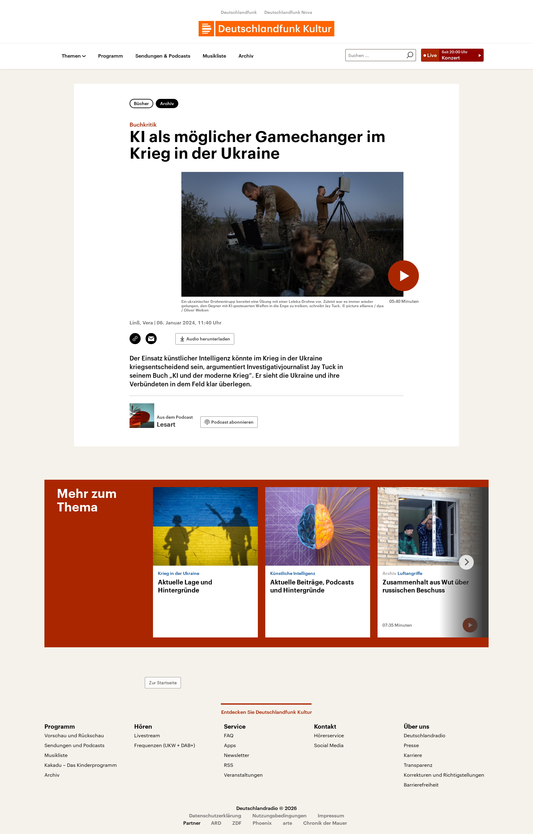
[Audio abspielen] (403, 275)
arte (287, 823)
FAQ (228, 735)
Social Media (329, 745)
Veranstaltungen (243, 775)
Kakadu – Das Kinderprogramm (80, 765)
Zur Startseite (163, 682)
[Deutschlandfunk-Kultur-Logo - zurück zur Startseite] (266, 28)
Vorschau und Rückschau (74, 735)
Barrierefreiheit (421, 784)
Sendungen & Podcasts (162, 56)
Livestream (147, 735)
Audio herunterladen (208, 338)
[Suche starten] (409, 55)
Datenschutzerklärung (215, 815)
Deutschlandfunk (239, 12)
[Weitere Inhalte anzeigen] (464, 562)
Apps (230, 745)
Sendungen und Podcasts (74, 745)
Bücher (141, 103)
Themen (71, 56)
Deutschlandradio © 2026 (266, 808)
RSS (228, 765)
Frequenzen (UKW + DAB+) (164, 745)
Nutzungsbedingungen (279, 815)
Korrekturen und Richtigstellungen (444, 775)
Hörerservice (329, 735)
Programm (110, 56)
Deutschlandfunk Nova (288, 12)
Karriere (413, 755)
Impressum (331, 815)
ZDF (237, 823)
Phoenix (262, 823)
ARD (216, 823)
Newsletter (236, 755)
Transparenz (418, 765)
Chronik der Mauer (325, 823)
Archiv (246, 56)
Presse (411, 745)
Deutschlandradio (424, 735)
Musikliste (214, 56)
